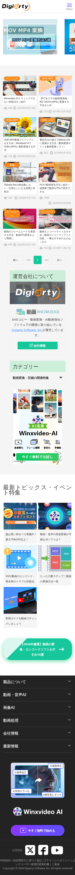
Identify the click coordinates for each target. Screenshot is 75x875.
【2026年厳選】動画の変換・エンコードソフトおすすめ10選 (38, 649)
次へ (59, 260)
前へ (15, 260)
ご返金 (56, 864)
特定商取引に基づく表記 (27, 860)
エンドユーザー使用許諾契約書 (45, 862)
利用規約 (5, 860)
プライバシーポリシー (57, 860)
